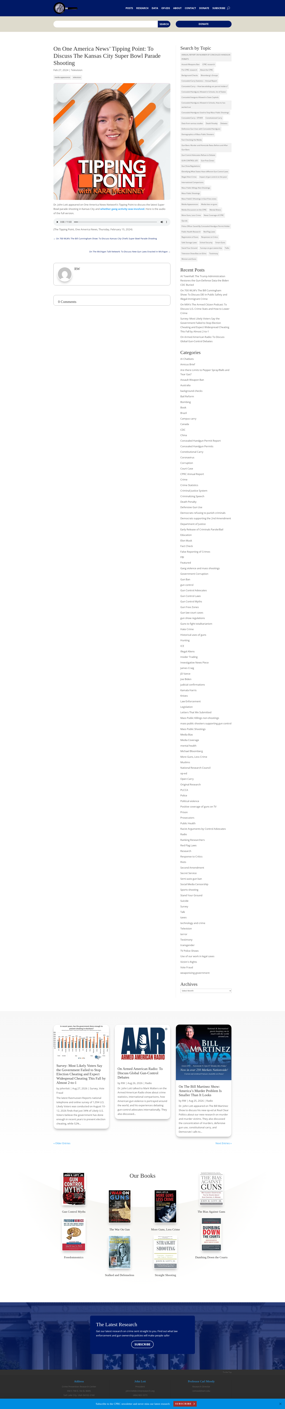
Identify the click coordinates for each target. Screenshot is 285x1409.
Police (183, 795)
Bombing (185, 402)
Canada (184, 424)
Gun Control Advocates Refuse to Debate (198, 155)
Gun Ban (185, 579)
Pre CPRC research (189, 70)
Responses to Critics (209, 237)
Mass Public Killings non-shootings (199, 718)
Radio (183, 834)
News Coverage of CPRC (214, 215)
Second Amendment (192, 867)
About (177, 8)
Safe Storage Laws (189, 242)
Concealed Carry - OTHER (192, 118)
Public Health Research (191, 231)
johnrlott (65, 1088)
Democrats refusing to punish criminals (202, 513)
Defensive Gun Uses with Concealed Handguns (201, 129)
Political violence (189, 801)
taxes (183, 917)
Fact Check (186, 546)
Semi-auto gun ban (191, 878)
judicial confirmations (192, 684)
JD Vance (185, 673)
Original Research (190, 784)
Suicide (184, 900)
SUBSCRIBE (142, 1344)
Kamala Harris (188, 690)
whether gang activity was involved (122, 209)
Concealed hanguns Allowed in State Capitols (200, 97)
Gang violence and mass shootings (200, 568)
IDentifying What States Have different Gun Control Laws (205, 171)
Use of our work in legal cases (197, 956)
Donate (204, 8)
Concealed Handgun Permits (196, 446)
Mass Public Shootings (191, 193)
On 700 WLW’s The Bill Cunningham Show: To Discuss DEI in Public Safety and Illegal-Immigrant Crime (203, 295)
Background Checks (190, 75)
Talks (227, 248)
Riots (183, 862)
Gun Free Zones (189, 607)
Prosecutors (187, 817)
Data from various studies (192, 123)
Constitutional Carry (214, 118)
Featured (185, 562)
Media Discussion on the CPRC (194, 210)
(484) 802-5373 (140, 1395)
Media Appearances (190, 204)
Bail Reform (187, 396)
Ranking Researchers (192, 840)
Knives (184, 695)
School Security (206, 242)
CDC (182, 429)
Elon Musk (186, 540)
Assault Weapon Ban (192, 379)
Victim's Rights (188, 962)
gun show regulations (192, 618)
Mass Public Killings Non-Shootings (196, 188)
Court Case (186, 468)
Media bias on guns (209, 204)
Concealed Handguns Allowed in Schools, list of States (204, 92)
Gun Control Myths (191, 601)
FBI (182, 557)
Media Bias (186, 734)
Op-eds (165, 8)
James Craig (187, 668)
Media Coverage (189, 740)
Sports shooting (189, 889)
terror (183, 934)
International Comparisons (193, 182)
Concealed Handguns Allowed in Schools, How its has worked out (203, 105)
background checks (191, 391)
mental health (188, 745)
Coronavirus (187, 457)
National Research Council (195, 767)
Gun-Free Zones (207, 160)
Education (186, 535)
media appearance (62, 77)
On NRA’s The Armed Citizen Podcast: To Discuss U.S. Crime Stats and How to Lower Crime (204, 309)
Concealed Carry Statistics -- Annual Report (199, 81)
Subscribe (218, 8)
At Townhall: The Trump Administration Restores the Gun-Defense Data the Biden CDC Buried (204, 280)
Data (155, 8)
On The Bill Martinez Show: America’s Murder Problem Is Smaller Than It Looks (200, 1091)
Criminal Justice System (193, 490)
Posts (129, 8)
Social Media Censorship (194, 884)
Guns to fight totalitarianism (196, 623)
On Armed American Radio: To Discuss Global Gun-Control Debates (140, 1073)
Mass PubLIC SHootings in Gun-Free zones (199, 199)
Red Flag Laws (209, 231)
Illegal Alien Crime (189, 177)
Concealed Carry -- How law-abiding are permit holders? (205, 86)
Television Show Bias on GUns (194, 253)
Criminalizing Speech (192, 496)
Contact (190, 8)
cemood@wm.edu (201, 1390)
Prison (184, 812)
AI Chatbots (187, 359)
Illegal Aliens (187, 651)
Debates (223, 123)
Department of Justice (193, 524)
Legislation (186, 707)
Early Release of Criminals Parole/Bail (201, 529)
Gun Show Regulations (191, 166)
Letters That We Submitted (195, 712)
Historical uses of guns (193, 634)
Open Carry (187, 779)
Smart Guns (220, 242)
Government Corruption (194, 573)
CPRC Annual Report (192, 474)
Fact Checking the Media (192, 140)
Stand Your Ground (189, 248)
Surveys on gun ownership (211, 248)
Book (183, 407)
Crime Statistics (189, 485)
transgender (187, 945)
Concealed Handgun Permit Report (200, 440)
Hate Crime (187, 629)
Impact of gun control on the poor (213, 177)
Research (142, 8)
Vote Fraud (186, 967)
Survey (184, 906)
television (77, 77)
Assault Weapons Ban (191, 64)
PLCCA (184, 790)
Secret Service (188, 873)
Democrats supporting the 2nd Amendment (205, 518)
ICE (182, 646)
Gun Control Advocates (193, 590)
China (183, 435)
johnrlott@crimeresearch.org (140, 1390)
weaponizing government (195, 973)
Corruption (186, 463)
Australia (185, 385)
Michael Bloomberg (191, 751)
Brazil (183, 413)
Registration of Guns (190, 237)
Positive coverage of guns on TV (198, 806)
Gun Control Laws (190, 596)
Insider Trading (189, 657)
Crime (183, 479)
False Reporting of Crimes (195, 551)
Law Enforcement (190, 701)
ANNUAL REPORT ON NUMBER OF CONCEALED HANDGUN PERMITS (206, 56)
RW (123, 1083)
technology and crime (192, 923)
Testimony (213, 253)
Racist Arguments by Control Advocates (203, 828)
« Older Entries (61, 1143)
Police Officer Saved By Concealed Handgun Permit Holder (206, 226)
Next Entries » (224, 1143)
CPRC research (208, 64)
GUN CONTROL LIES (190, 160)
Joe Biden (185, 679)
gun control (186, 585)
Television (76, 70)
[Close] (280, 1404)
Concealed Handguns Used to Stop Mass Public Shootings (205, 112)
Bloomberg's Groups (209, 75)
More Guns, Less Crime (191, 215)
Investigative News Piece (194, 662)
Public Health (187, 823)
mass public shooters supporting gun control (205, 723)
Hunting (185, 640)
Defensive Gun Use (191, 507)
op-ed (183, 773)
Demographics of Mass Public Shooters (198, 134)
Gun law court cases (191, 612)
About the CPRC (206, 70)
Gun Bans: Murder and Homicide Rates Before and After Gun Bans (205, 147)
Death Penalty (211, 123)
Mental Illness (215, 210)
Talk (182, 912)
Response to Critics (191, 856)
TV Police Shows (189, 950)
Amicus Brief (187, 364)
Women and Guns (189, 259)
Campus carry (188, 418)
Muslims (185, 762)
